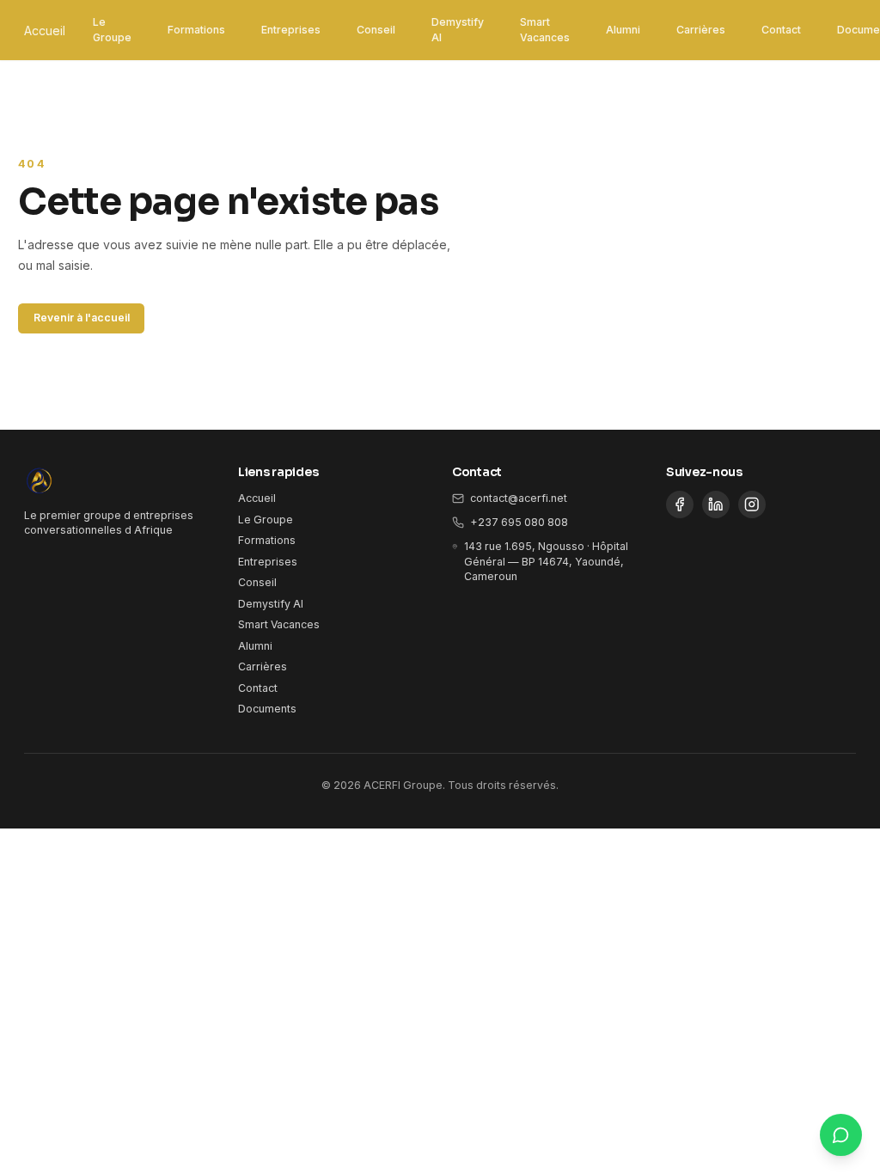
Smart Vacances (545, 29)
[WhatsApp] (841, 1135)
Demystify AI (457, 29)
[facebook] (680, 504)
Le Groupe (112, 29)
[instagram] (752, 504)
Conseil (376, 29)
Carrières (700, 29)
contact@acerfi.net (518, 498)
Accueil (44, 30)
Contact (781, 29)
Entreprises (291, 29)
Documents (267, 708)
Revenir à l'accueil (82, 317)
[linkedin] (716, 504)
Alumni (623, 29)
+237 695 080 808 (519, 522)
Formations (196, 29)
